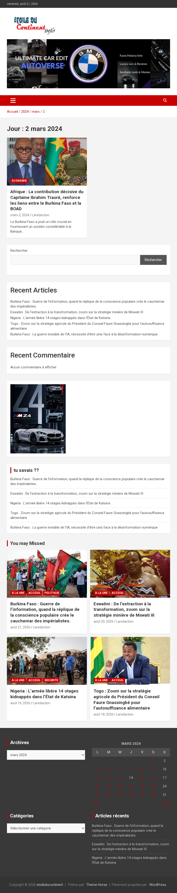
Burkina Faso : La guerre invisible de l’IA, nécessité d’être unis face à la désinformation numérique (84, 334)
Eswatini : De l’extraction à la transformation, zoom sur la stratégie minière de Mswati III (76, 312)
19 (109, 786)
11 (97, 778)
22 (142, 786)
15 (142, 778)
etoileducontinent (50, 885)
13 (120, 778)
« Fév (96, 803)
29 (142, 795)
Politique (51, 592)
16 (153, 778)
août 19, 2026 (20, 703)
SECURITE (51, 680)
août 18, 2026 (103, 714)
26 (109, 795)
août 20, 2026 (103, 621)
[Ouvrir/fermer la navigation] (13, 100)
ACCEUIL (34, 592)
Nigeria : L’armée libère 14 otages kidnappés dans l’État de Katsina (60, 318)
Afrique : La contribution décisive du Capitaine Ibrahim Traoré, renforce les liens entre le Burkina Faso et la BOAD (46, 200)
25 (97, 795)
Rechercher (19, 250)
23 (153, 786)
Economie (19, 180)
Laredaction (40, 215)
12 (109, 778)
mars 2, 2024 (19, 215)
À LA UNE (18, 592)
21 (131, 786)
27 (120, 795)
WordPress (157, 885)
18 (97, 786)
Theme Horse (96, 885)
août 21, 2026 (20, 627)
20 (120, 786)
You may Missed (27, 543)
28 (131, 795)
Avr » (166, 803)
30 (153, 795)
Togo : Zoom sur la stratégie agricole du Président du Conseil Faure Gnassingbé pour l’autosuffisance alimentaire (126, 699)
